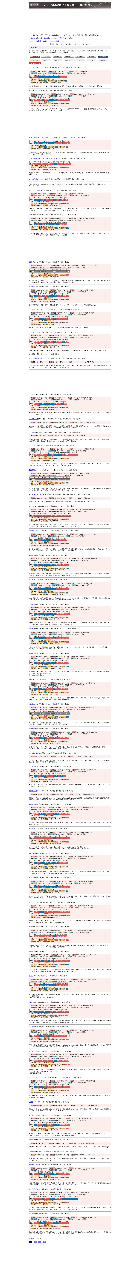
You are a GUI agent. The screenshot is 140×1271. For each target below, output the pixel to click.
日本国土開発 (33, 1189)
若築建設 (31, 1213)
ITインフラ (54, 38)
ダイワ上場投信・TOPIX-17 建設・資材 (40, 179)
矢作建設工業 (33, 1051)
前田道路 (31, 1139)
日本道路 (31, 1151)
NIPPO (31, 1102)
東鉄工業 (31, 853)
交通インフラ (64, 38)
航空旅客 (46, 38)
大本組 (31, 506)
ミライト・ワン (33, 90)
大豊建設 (31, 766)
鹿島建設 (31, 653)
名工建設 (31, 1026)
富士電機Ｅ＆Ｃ (33, 419)
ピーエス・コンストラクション (38, 1077)
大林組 (31, 579)
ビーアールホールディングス (37, 358)
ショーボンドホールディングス (38, 67)
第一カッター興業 (34, 190)
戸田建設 (31, 951)
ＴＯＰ (31, 41)
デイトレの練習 (54, 41)
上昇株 (45, 41)
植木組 (31, 1002)
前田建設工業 (33, 791)
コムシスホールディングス (37, 309)
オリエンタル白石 (34, 445)
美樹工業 (31, 215)
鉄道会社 (32, 38)
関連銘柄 (38, 41)
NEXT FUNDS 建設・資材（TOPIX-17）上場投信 (43, 137)
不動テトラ (32, 679)
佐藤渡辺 (31, 628)
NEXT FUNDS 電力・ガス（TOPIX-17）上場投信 (43, 158)
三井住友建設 (33, 753)
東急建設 (31, 286)
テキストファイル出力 (35, 63)
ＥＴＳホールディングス (36, 494)
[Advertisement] (70, 21)
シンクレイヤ (33, 332)
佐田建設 (31, 804)
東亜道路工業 (33, 1115)
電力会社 (39, 38)
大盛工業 (31, 877)
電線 (71, 38)
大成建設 (31, 555)
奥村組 (31, 828)
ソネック (31, 394)
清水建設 (31, 604)
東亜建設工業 (33, 1164)
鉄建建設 (31, 704)
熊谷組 (31, 976)
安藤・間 (31, 262)
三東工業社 (32, 470)
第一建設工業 (33, 530)
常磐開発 (31, 432)
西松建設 (31, 728)
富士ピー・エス (33, 902)
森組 (30, 927)
